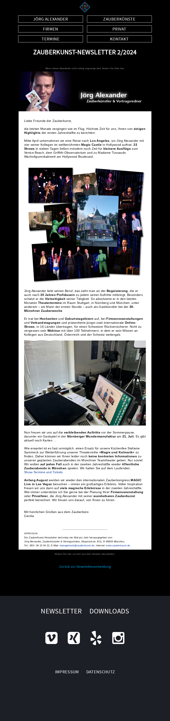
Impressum (67, 671)
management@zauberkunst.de (77, 545)
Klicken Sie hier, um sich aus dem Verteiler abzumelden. (85, 554)
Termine (51, 39)
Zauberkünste (119, 19)
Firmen (50, 29)
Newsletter (61, 611)
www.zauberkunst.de (118, 545)
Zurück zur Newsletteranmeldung (85, 566)
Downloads (109, 611)
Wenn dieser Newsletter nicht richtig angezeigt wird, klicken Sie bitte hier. (85, 68)
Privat (119, 29)
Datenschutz (100, 671)
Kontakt (119, 39)
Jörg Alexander (50, 19)
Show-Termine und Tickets (43, 472)
